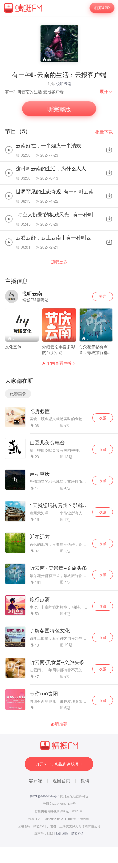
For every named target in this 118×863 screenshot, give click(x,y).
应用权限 (62, 833)
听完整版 (59, 109)
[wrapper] (59, 431)
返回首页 (61, 781)
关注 (102, 296)
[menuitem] (106, 91)
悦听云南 (63, 83)
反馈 (85, 781)
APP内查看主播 (56, 363)
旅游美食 (18, 394)
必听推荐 (59, 724)
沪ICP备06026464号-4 (44, 796)
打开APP (102, 7)
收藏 (102, 417)
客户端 (35, 781)
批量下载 (104, 132)
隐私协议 (77, 833)
